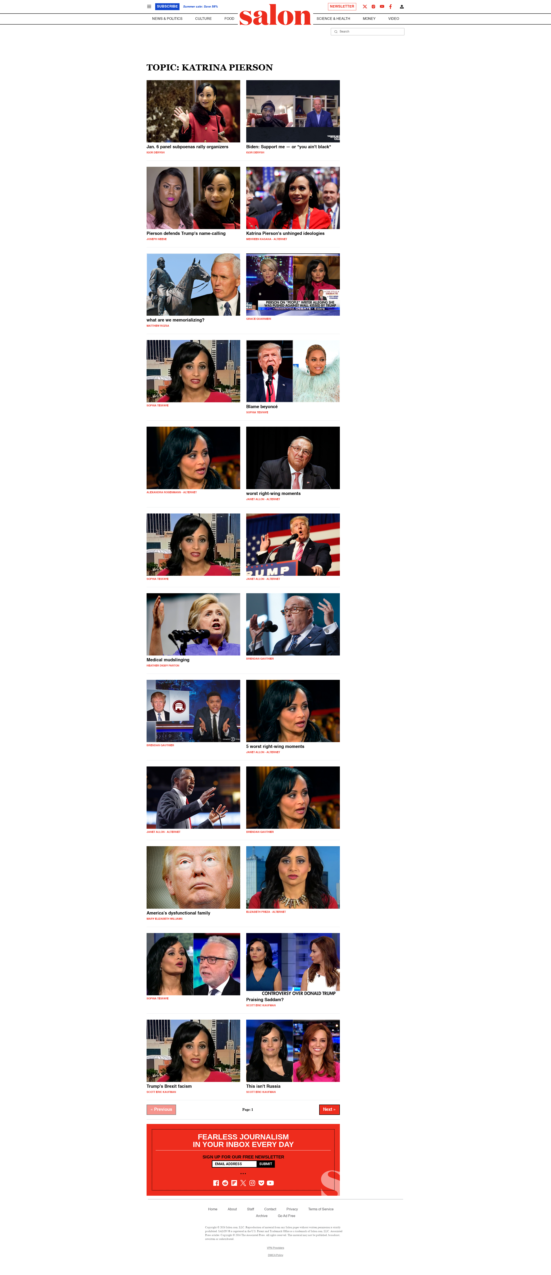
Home (212, 1209)
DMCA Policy (275, 1255)
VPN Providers (275, 1248)
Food (229, 19)
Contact (270, 1209)
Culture (203, 19)
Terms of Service (321, 1209)
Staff (250, 1209)
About (232, 1209)
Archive (262, 1216)
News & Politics (167, 19)
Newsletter (342, 6)
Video (393, 19)
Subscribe (167, 6)
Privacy (292, 1209)
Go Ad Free (286, 1216)
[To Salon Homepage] (275, 14)
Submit (265, 1164)
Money (369, 19)
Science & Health (333, 19)
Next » (329, 1110)
